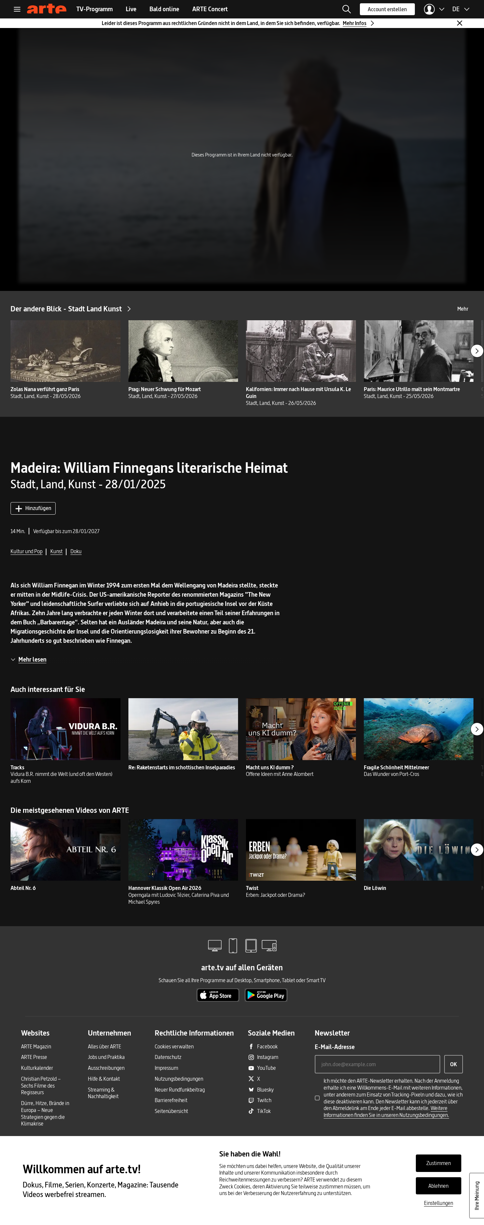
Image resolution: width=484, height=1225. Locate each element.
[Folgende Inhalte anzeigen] (477, 350)
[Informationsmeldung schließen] (459, 23)
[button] (346, 9)
